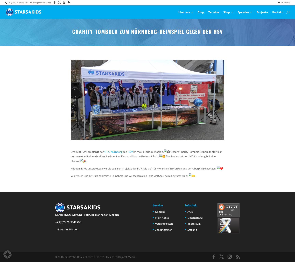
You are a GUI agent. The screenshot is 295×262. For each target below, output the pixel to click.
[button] (7, 254)
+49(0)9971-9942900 (68, 222)
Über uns (184, 12)
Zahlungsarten (163, 229)
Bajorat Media (126, 256)
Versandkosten (164, 223)
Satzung (192, 229)
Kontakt (277, 12)
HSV (130, 151)
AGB (190, 211)
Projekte (262, 12)
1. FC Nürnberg (113, 151)
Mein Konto (162, 217)
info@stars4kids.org (67, 229)
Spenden (243, 12)
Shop (226, 12)
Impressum (194, 223)
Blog (201, 12)
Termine (213, 12)
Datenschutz (194, 217)
